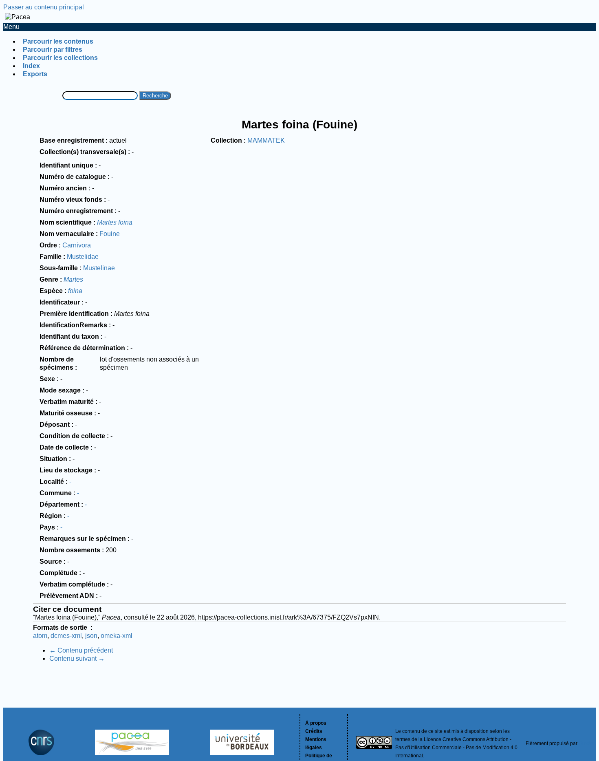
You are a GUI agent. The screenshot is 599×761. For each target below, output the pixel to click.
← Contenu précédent (81, 650)
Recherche (155, 96)
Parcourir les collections (60, 57)
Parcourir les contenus (58, 41)
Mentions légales (315, 743)
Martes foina (114, 222)
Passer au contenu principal (43, 7)
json (91, 635)
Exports (35, 74)
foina (75, 290)
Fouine (109, 233)
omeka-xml (116, 635)
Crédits (313, 731)
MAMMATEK (266, 140)
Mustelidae (83, 256)
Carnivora (76, 245)
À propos (315, 723)
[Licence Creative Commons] (374, 743)
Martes (73, 279)
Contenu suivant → (77, 658)
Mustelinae (99, 268)
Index (31, 65)
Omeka (587, 743)
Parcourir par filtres (52, 49)
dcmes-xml (66, 635)
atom (40, 635)
